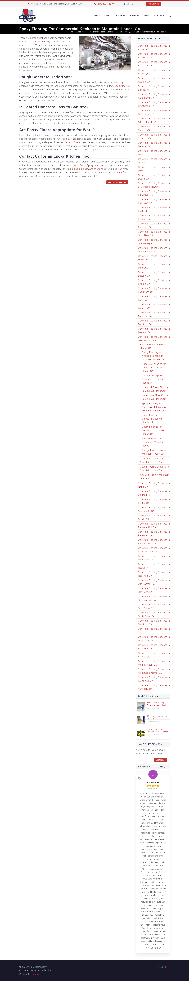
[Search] (169, 15)
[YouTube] (136, 4)
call (116, 168)
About (108, 16)
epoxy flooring (122, 85)
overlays (98, 168)
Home (97, 16)
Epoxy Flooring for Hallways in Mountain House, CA (153, 430)
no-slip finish (73, 142)
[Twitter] (128, 4)
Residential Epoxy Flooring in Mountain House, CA (153, 442)
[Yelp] (132, 4)
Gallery (134, 16)
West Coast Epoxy (40, 41)
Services (121, 16)
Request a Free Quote (117, 182)
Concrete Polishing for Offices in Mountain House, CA (154, 367)
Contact (159, 16)
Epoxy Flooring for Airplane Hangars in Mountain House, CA (153, 356)
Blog (146, 16)
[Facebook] (124, 4)
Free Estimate (153, 4)
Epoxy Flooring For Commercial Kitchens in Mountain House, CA (154, 407)
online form (122, 172)
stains (74, 168)
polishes (83, 168)
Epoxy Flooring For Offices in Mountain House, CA (152, 419)
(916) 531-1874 (105, 3)
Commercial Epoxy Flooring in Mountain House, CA (153, 379)
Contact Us (160, 760)
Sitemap (35, 974)
